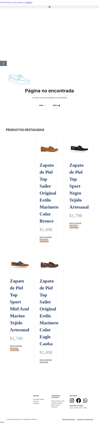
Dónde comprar (55, 405)
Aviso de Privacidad (68, 419)
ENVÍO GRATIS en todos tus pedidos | (16, 2)
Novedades (36, 403)
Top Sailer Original (38, 399)
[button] (49, 6)
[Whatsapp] (85, 400)
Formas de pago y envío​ (57, 401)
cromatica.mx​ (42, 419)
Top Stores (54, 407)
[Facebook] (78, 400)
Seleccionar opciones (46, 238)
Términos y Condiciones (85, 419)
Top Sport (36, 401)
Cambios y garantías (56, 403)
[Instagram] (72, 400)
